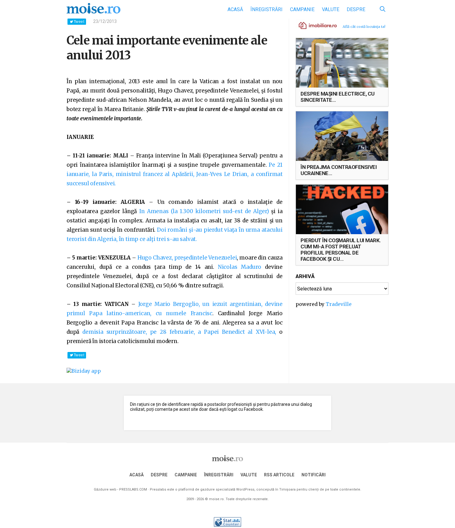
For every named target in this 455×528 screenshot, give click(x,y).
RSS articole (279, 474)
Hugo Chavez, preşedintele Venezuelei (187, 257)
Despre (356, 9)
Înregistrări (266, 9)
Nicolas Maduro (239, 267)
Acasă (235, 9)
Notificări (313, 474)
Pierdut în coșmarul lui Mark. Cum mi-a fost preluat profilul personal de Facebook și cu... (341, 249)
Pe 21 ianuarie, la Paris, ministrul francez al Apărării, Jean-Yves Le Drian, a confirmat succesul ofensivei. (175, 174)
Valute (330, 9)
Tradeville (339, 304)
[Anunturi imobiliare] (314, 25)
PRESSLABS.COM (133, 489)
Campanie (302, 9)
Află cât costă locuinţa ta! (364, 26)
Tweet (79, 21)
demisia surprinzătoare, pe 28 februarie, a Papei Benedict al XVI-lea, (177, 331)
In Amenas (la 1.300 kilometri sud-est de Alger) (204, 211)
